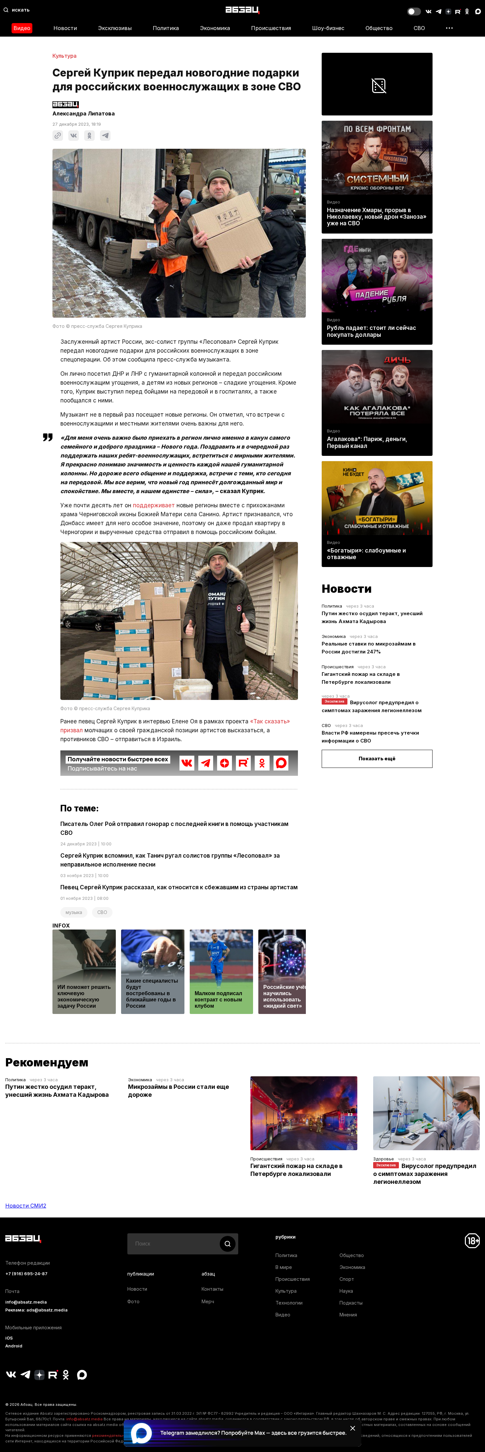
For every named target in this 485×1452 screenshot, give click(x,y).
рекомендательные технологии (122, 1435)
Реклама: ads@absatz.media (36, 1310)
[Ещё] (449, 28)
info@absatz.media (26, 1302)
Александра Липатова (83, 113)
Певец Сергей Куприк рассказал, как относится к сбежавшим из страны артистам (179, 887)
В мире (283, 1267)
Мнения (348, 1314)
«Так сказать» (270, 721)
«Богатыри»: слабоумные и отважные (366, 553)
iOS (9, 1338)
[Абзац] (243, 10)
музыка (74, 912)
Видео (22, 28)
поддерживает (154, 505)
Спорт (347, 1279)
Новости (65, 28)
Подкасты (351, 1303)
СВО (419, 28)
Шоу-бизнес (328, 28)
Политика (166, 28)
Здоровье (383, 1158)
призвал (71, 730)
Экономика (215, 28)
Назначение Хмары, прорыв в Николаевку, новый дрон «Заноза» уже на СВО (377, 217)
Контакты (212, 1289)
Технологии (289, 1303)
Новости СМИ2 (25, 1205)
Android (13, 1345)
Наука (346, 1291)
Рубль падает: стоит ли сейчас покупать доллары (371, 331)
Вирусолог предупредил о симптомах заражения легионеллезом (424, 1173)
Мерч (208, 1301)
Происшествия (271, 28)
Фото (133, 1301)
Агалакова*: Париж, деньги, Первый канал (367, 442)
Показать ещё (377, 758)
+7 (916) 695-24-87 (26, 1273)
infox (61, 925)
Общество (379, 28)
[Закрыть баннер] (352, 1428)
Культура (64, 55)
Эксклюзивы (115, 28)
